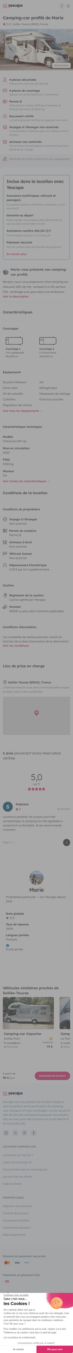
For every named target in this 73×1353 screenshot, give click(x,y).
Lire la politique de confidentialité (19, 1337)
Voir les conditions (16, 645)
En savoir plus (17, 254)
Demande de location (52, 1075)
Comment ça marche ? (18, 1155)
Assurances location (16, 1220)
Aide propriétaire (14, 1234)
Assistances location (16, 1227)
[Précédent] (7, 1013)
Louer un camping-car (17, 1162)
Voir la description (16, 296)
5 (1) (8, 24)
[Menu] (65, 6)
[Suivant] (49, 1013)
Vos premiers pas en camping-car (25, 1169)
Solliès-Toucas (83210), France (30, 24)
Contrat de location (16, 1213)
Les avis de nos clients (17, 1176)
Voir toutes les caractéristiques (25, 481)
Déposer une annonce (17, 1206)
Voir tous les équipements (21, 411)
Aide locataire (12, 1183)
